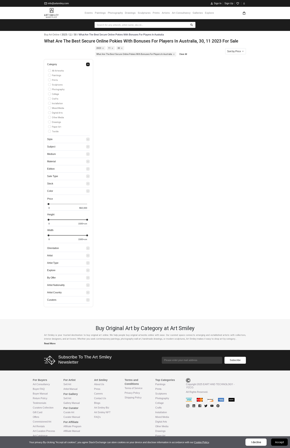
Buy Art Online (52, 34)
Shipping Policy (133, 397)
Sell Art (67, 384)
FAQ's (97, 417)
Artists (166, 12)
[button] (68, 65)
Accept (279, 442)
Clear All (183, 54)
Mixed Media (58, 108)
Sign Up (228, 3)
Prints (156, 12)
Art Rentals (39, 426)
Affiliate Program (72, 426)
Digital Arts (57, 113)
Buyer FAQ (39, 389)
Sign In (217, 3)
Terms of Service (133, 388)
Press (97, 389)
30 (119, 48)
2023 (98, 48)
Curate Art (68, 412)
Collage (55, 94)
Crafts (55, 99)
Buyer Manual (40, 393)
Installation (57, 103)
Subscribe (235, 360)
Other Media (58, 117)
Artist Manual (70, 389)
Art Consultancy (181, 12)
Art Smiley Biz (101, 407)
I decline (256, 442)
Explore (209, 12)
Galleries (198, 12)
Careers (98, 393)
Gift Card (37, 412)
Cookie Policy (201, 442)
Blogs (97, 403)
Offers (36, 417)
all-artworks (58, 71)
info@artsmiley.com (58, 3)
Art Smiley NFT (102, 412)
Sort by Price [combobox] (234, 51)
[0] (244, 13)
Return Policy (40, 398)
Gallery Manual (71, 403)
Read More (49, 343)
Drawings (130, 12)
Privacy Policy (132, 393)
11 (109, 48)
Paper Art (56, 127)
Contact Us (100, 398)
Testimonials (39, 403)
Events (89, 12)
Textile (55, 131)
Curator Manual (71, 417)
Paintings (100, 12)
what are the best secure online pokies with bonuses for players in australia (134, 54)
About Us (99, 384)
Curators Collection (43, 407)
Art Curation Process (44, 431)
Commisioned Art (42, 421)
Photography (115, 12)
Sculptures (144, 12)
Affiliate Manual (71, 431)
